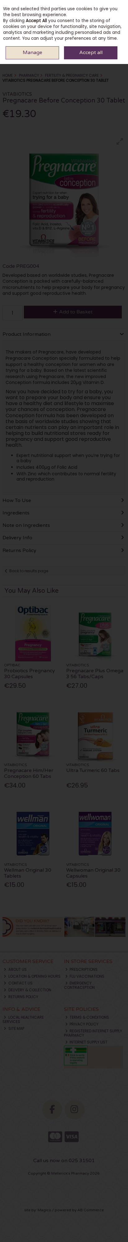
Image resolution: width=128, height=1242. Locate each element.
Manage (32, 52)
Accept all (91, 52)
